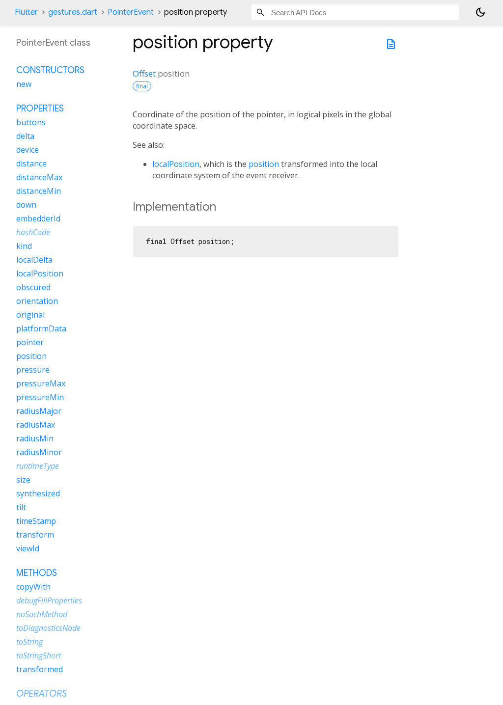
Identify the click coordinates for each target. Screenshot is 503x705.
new (23, 84)
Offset (144, 73)
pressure (33, 369)
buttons (31, 122)
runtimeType (37, 466)
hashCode (33, 232)
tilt (21, 507)
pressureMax (40, 383)
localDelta (34, 259)
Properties (40, 108)
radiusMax (35, 424)
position (264, 164)
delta (25, 136)
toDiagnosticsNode (48, 628)
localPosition (175, 164)
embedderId (38, 218)
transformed (39, 669)
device (27, 149)
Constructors (50, 70)
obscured (33, 287)
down (26, 204)
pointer (30, 342)
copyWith (33, 586)
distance (31, 163)
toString (29, 641)
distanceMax (39, 177)
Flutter (26, 12)
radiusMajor (38, 411)
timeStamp (36, 520)
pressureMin (40, 397)
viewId (27, 548)
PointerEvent (131, 12)
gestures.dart (72, 12)
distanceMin (38, 191)
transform (35, 534)
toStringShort (38, 655)
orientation (37, 301)
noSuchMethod (41, 614)
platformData (41, 328)
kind (24, 246)
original (30, 314)
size (23, 479)
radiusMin (35, 438)
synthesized (38, 493)
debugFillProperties (49, 600)
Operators (41, 693)
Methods (36, 573)
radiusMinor (39, 452)
